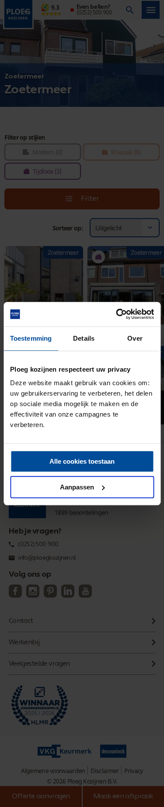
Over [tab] (134, 338)
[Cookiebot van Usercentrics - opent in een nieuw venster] (117, 314)
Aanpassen (77, 487)
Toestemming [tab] (31, 338)
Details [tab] (83, 338)
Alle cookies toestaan (82, 461)
